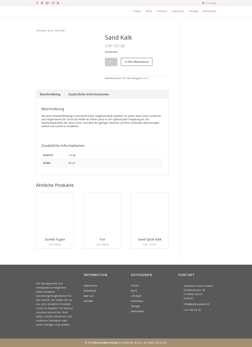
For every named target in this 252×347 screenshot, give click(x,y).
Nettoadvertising (105, 342)
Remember (209, 11)
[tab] (50, 94)
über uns (88, 295)
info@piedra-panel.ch (196, 304)
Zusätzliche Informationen (88, 94)
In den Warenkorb (137, 62)
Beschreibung (50, 94)
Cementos (178, 11)
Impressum (90, 285)
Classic (137, 11)
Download (89, 290)
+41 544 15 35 (192, 309)
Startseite (41, 30)
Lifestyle (162, 11)
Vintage (193, 11)
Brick (149, 11)
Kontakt (88, 301)
